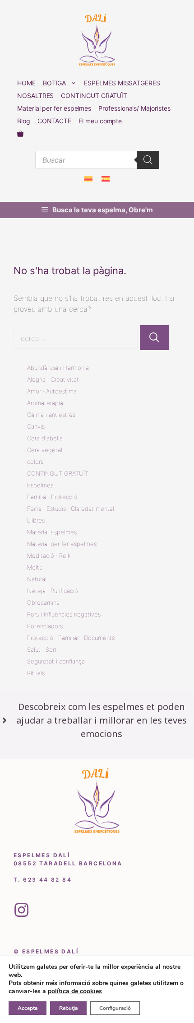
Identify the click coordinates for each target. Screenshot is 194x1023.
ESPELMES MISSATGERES (122, 83)
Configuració (115, 1008)
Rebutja (68, 1008)
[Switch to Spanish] (105, 179)
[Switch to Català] (88, 179)
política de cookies (75, 991)
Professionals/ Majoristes (134, 108)
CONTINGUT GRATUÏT (94, 95)
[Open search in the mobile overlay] (97, 160)
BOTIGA (54, 83)
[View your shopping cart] (20, 133)
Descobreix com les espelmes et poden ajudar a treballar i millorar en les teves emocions (101, 720)
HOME (26, 83)
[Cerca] (154, 337)
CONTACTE (54, 121)
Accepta (27, 1008)
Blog (23, 121)
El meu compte (100, 121)
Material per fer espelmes (54, 108)
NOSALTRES (35, 95)
